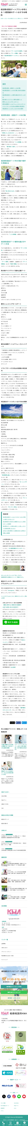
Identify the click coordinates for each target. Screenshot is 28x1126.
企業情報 (3, 943)
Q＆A (15, 1108)
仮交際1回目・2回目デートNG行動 (11, 88)
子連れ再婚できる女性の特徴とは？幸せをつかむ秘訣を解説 (7, 746)
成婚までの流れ (4, 804)
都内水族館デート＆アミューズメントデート (14, 104)
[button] (25, 5)
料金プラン (3, 800)
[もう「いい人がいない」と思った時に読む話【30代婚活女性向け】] (21, 739)
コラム (2, 1110)
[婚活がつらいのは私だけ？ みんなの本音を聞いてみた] (7, 765)
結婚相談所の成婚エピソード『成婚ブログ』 (12, 577)
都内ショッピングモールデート (11, 102)
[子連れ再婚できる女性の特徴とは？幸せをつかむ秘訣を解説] (7, 739)
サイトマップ (4, 959)
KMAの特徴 (4, 796)
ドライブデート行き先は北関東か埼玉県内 (13, 106)
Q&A (2, 808)
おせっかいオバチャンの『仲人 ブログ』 (11, 575)
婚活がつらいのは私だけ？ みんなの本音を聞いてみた (7, 772)
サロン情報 (3, 1103)
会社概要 (13, 667)
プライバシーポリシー (6, 951)
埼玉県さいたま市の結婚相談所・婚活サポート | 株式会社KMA (14, 1119)
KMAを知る (16, 1103)
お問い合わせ (4, 947)
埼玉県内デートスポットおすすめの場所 (13, 108)
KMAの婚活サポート (5, 1105)
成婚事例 (2, 1108)
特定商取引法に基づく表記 (7, 955)
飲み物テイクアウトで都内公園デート (12, 99)
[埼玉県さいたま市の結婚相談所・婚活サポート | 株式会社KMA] (4, 4)
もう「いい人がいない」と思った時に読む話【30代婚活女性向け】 (21, 747)
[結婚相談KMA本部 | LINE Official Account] (11, 624)
